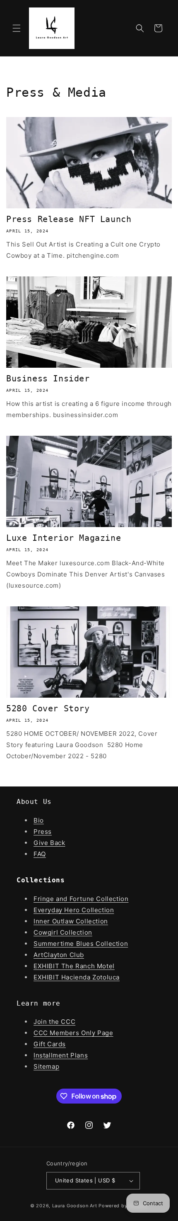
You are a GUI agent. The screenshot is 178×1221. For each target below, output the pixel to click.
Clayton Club (63, 955)
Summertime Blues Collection (81, 943)
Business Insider (48, 378)
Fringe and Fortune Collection (81, 899)
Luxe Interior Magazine (63, 538)
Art (38, 955)
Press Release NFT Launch (68, 219)
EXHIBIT (47, 966)
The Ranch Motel (88, 966)
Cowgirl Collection (63, 932)
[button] (16, 28)
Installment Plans (61, 1055)
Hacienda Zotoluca (90, 977)
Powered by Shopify (123, 1206)
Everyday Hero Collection (74, 910)
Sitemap (46, 1066)
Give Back (49, 843)
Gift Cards (50, 1044)
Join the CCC (54, 1022)
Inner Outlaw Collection (71, 921)
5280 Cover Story (48, 708)
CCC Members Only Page (73, 1033)
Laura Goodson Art (74, 1206)
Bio (39, 820)
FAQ (40, 854)
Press (43, 831)
